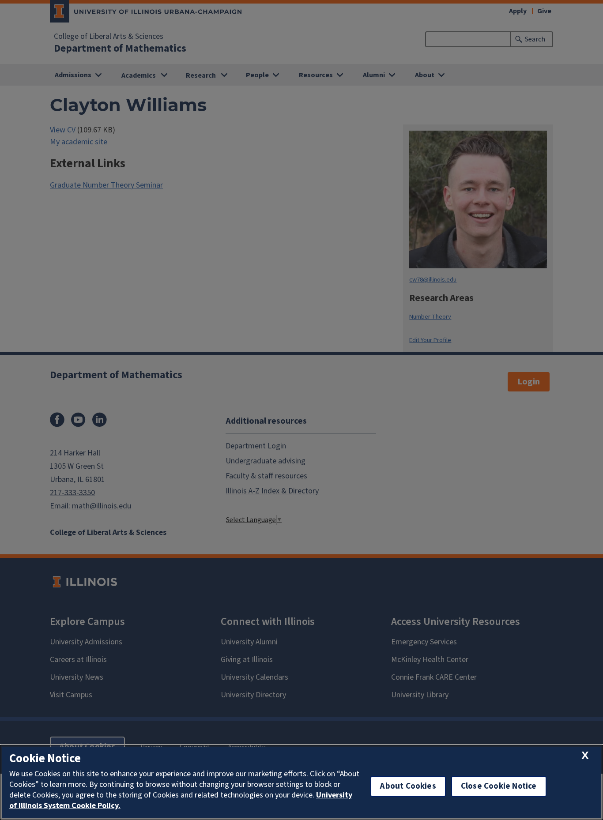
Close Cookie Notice (499, 786)
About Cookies (408, 786)
